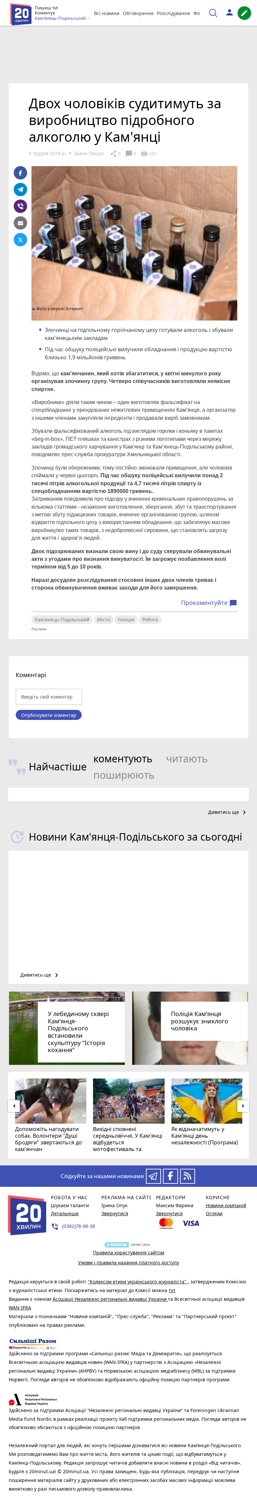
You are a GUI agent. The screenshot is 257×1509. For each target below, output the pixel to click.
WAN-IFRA (20, 1307)
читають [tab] (187, 758)
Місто (103, 619)
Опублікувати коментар (48, 715)
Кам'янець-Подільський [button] (61, 18)
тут (172, 1290)
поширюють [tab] (124, 775)
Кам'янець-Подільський (62, 619)
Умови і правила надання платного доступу (128, 1262)
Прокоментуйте (209, 603)
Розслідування (173, 13)
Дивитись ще (228, 812)
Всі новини (106, 13)
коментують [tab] (123, 758)
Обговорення (138, 13)
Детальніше (65, 1213)
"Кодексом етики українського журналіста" (138, 1281)
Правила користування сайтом (128, 1252)
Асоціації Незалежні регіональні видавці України (110, 1299)
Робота (150, 619)
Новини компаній (226, 1205)
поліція (126, 619)
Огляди (214, 1213)
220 (148, 153)
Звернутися (114, 1213)
